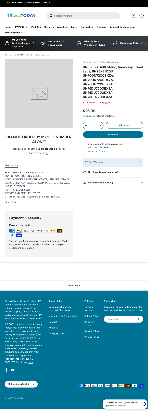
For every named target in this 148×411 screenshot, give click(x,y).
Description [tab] (11, 165)
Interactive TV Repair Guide (63, 316)
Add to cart (124, 125)
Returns (101, 27)
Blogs (74, 27)
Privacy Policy (91, 336)
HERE (61, 149)
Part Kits (36, 27)
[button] (141, 15)
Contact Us (87, 27)
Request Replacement (122, 27)
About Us (62, 27)
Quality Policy (91, 331)
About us (53, 327)
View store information (97, 151)
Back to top (74, 285)
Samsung (87, 62)
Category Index (57, 333)
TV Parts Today (17, 398)
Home (8, 27)
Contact (53, 321)
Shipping (87, 116)
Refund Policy (91, 316)
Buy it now (113, 134)
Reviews (49, 27)
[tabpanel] (39, 187)
